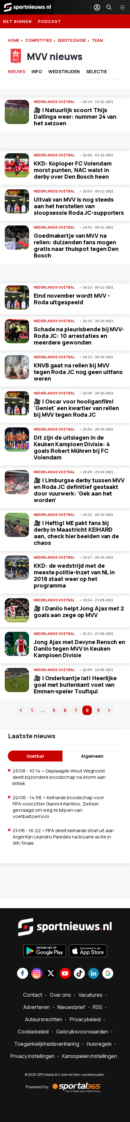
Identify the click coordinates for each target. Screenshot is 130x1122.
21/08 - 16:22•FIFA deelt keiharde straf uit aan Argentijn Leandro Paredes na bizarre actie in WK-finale (63, 836)
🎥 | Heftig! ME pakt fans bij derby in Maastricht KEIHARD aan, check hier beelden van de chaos (76, 532)
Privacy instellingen (32, 1056)
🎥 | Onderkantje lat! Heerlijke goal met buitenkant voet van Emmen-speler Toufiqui (75, 684)
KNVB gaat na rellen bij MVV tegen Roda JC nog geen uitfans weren (78, 371)
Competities (38, 40)
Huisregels (99, 1043)
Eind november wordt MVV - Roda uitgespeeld (72, 299)
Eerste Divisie (72, 40)
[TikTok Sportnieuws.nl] (79, 974)
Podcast (49, 21)
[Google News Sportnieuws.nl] (107, 974)
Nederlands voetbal (54, 102)
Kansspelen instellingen (89, 1056)
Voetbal (35, 756)
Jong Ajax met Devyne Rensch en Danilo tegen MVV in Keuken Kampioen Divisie (79, 648)
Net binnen (17, 21)
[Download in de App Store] (88, 951)
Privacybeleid (85, 1019)
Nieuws (16, 71)
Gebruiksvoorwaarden (82, 1031)
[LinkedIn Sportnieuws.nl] (93, 974)
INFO (37, 71)
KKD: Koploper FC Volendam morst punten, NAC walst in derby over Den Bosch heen (73, 170)
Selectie (96, 71)
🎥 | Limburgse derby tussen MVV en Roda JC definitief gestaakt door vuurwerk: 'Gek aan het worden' (79, 490)
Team (97, 40)
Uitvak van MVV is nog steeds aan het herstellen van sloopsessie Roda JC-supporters (79, 206)
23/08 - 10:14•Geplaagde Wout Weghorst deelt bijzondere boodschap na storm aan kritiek (59, 777)
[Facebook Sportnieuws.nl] (22, 974)
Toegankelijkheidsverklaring (46, 1043)
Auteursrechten (43, 1019)
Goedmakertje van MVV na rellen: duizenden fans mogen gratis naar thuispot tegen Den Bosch (76, 245)
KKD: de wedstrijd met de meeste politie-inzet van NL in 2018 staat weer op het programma (74, 575)
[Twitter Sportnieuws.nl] (50, 974)
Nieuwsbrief (71, 1007)
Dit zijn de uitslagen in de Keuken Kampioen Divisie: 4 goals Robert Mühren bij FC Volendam (71, 447)
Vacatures (91, 994)
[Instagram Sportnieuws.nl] (36, 974)
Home (13, 40)
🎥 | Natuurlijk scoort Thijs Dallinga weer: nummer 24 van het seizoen (75, 116)
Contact (32, 994)
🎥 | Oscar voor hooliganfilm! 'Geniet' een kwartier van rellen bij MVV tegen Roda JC (76, 408)
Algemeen (92, 756)
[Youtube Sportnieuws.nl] (65, 974)
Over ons (60, 994)
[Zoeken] (109, 7)
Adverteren (36, 1007)
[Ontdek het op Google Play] (44, 951)
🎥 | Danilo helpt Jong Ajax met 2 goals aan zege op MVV (79, 611)
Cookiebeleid (33, 1031)
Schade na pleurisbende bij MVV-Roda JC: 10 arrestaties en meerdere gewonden (79, 335)
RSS (97, 1007)
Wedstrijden (64, 71)
